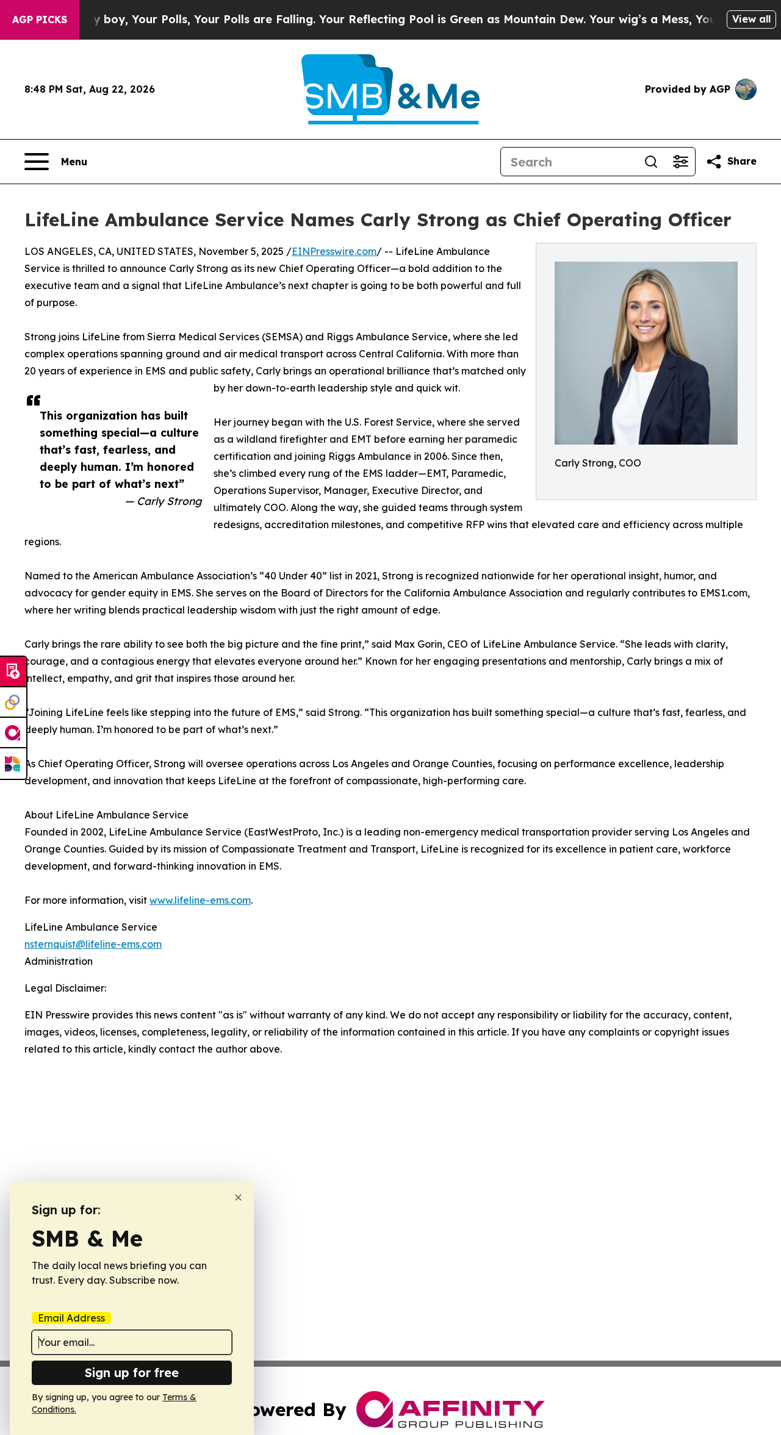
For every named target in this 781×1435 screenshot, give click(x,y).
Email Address (71, 1318)
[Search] (651, 162)
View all (751, 19)
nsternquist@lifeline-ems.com (93, 944)
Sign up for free (132, 1372)
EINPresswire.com (334, 251)
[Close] (238, 1197)
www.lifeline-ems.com (200, 900)
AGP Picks (39, 19)
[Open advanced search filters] (680, 162)
